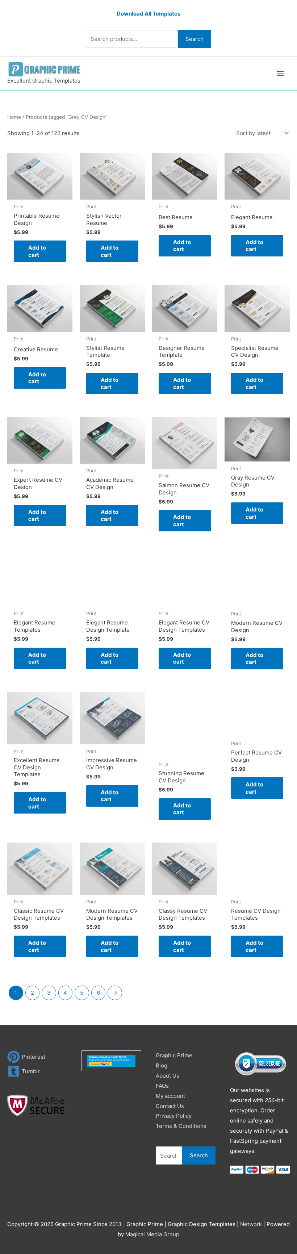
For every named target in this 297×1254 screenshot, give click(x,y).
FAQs (162, 1085)
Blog (161, 1065)
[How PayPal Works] (111, 1060)
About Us (167, 1075)
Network (251, 1224)
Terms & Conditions (181, 1126)
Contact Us (170, 1106)
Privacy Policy (174, 1115)
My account (170, 1095)
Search (194, 38)
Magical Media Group (152, 1234)
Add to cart (37, 251)
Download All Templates (148, 13)
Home (14, 117)
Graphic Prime (174, 1055)
